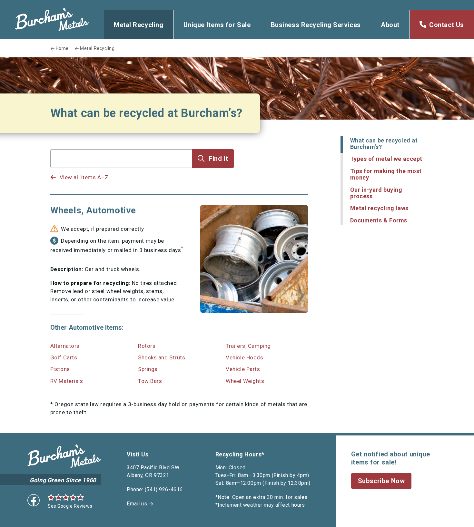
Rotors (146, 346)
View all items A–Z (84, 177)
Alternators (65, 346)
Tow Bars (150, 381)
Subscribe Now (381, 481)
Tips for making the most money (386, 174)
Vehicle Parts (243, 369)
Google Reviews (74, 506)
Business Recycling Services (316, 25)
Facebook (33, 500)
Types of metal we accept (386, 158)
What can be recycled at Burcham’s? (384, 143)
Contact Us (446, 25)
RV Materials (66, 381)
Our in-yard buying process (376, 193)
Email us (137, 504)
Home (62, 48)
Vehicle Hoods (244, 357)
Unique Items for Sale (217, 25)
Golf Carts (63, 357)
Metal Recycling (138, 25)
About (390, 25)
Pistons (60, 369)
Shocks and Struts (161, 357)
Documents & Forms (379, 220)
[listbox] (121, 171)
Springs (148, 369)
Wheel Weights (245, 381)
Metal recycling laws (379, 208)
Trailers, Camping (248, 346)
